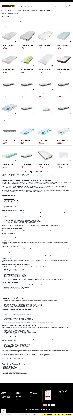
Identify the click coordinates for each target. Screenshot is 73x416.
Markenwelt (18, 399)
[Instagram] (63, 391)
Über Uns (32, 392)
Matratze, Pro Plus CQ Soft (63, 116)
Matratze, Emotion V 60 (44, 164)
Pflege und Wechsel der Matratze (10, 206)
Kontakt (2, 390)
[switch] (3, 412)
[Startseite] (2, 13)
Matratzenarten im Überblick (9, 199)
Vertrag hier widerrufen (5, 397)
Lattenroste (19, 377)
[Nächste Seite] (44, 172)
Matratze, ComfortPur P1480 (62, 45)
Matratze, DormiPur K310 (27, 45)
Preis (26, 21)
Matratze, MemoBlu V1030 (63, 69)
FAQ (4, 207)
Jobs (31, 396)
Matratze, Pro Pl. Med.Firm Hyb (63, 93)
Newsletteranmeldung (20, 390)
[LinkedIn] (66, 391)
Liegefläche (5, 21)
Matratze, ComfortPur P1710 (44, 69)
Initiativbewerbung (33, 393)
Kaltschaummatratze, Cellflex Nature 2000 (8, 164)
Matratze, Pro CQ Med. (44, 93)
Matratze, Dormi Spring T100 (8, 45)
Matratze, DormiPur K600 (27, 69)
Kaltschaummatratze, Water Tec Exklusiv (26, 140)
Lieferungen (18, 393)
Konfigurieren (57, 414)
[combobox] (38, 6)
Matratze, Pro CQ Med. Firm (45, 116)
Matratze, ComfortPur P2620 (44, 45)
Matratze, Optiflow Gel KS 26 (63, 164)
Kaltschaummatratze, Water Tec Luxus (44, 140)
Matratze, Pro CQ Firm (26, 116)
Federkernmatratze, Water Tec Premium (9, 116)
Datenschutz (3, 392)
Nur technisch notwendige (48, 414)
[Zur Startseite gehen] (8, 6)
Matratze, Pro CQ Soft (26, 164)
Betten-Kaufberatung (41, 191)
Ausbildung (32, 395)
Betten (28, 377)
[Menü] (5, 409)
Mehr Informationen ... (33, 414)
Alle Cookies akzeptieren (67, 414)
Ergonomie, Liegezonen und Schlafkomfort (12, 203)
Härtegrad (20, 21)
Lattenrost (48, 279)
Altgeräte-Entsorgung (20, 396)
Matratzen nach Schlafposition (9, 202)
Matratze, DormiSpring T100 (9, 69)
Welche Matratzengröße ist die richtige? (11, 200)
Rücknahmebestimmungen (21, 395)
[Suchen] (21, 6)
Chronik (31, 390)
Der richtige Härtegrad (8, 201)
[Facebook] (60, 391)
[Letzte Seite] (47, 172)
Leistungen (18, 397)
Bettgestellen (37, 279)
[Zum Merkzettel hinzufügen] (16, 42)
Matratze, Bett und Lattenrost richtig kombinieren (13, 205)
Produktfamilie (12, 21)
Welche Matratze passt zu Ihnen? (10, 197)
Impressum (3, 393)
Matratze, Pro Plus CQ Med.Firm (8, 93)
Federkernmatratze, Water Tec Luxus (63, 140)
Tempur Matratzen (5, 260)
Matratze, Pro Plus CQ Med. (27, 93)
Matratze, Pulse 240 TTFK (9, 140)
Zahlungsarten (18, 392)
